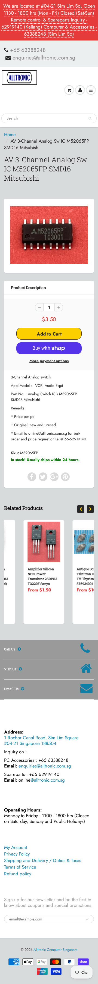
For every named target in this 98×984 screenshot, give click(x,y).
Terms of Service (20, 867)
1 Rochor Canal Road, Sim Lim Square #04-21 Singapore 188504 (41, 740)
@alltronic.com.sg (47, 780)
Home (10, 134)
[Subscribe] (87, 919)
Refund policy (17, 873)
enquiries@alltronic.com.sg (44, 58)
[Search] (90, 118)
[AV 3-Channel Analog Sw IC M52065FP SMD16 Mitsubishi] (49, 235)
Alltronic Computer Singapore (55, 949)
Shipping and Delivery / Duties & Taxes (42, 860)
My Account (15, 847)
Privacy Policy (17, 854)
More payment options (49, 360)
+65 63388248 (28, 50)
